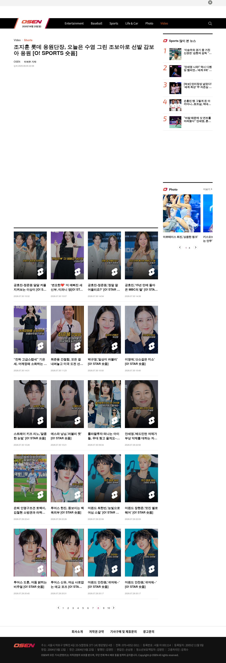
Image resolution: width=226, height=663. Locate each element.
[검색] (210, 23)
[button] (180, 247)
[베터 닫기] (210, 2)
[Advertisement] (188, 156)
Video (17, 40)
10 (108, 608)
